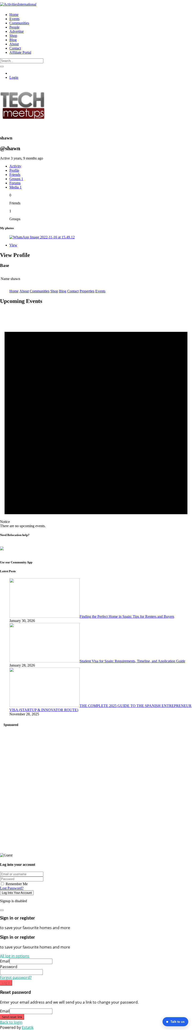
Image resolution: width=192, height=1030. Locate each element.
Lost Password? (11, 888)
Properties (87, 291)
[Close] (2, 910)
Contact (73, 291)
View (13, 245)
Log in (6, 983)
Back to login (11, 1022)
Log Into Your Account (17, 893)
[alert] (96, 418)
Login (13, 77)
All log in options (14, 956)
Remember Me (16, 884)
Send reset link (12, 1017)
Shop (54, 291)
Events (100, 291)
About (24, 291)
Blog (62, 291)
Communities (39, 291)
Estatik (27, 1027)
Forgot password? (16, 977)
